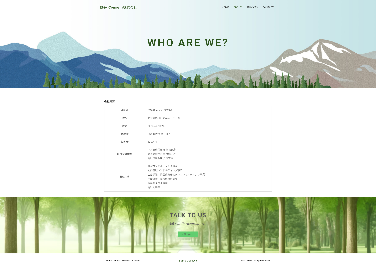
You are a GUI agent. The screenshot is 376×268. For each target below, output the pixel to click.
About (238, 7)
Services (252, 7)
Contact (268, 7)
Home (225, 7)
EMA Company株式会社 (118, 7)
